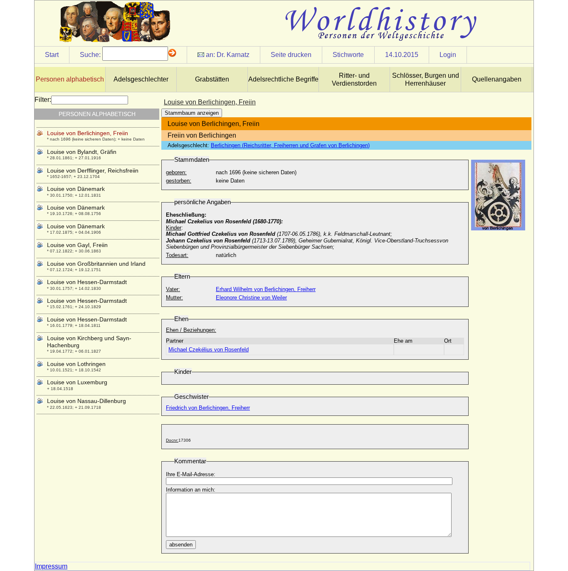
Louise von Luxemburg (77, 382)
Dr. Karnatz (233, 54)
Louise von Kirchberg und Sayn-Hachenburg (89, 342)
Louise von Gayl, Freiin (77, 245)
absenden (181, 544)
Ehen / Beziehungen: (191, 330)
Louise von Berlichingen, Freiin (87, 133)
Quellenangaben (496, 79)
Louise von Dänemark (76, 188)
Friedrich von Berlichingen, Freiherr (208, 408)
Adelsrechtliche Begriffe (283, 79)
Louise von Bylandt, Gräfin (81, 151)
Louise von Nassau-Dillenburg (86, 401)
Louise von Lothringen (76, 364)
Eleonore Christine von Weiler (251, 297)
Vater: (173, 289)
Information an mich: (190, 490)
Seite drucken (291, 54)
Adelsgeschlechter (141, 79)
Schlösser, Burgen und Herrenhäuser (425, 79)
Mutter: (174, 297)
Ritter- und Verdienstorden (354, 79)
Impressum (51, 566)
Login (448, 54)
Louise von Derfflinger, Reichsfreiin (92, 170)
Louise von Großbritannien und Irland (96, 263)
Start (52, 54)
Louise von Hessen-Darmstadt (87, 282)
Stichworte (348, 54)
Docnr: (172, 440)
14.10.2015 (401, 54)
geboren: (176, 172)
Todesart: (177, 255)
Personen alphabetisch (70, 79)
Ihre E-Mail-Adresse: (190, 474)
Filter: (43, 99)
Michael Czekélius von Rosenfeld (208, 349)
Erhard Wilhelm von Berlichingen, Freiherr (266, 289)
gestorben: (178, 181)
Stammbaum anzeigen (192, 113)
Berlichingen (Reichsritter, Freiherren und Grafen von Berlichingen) (290, 145)
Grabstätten (212, 79)
